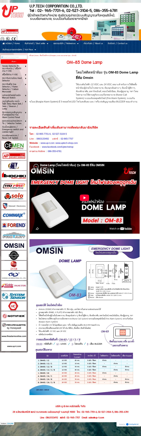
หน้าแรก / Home (33, 55)
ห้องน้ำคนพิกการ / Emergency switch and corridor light (55, 55)
